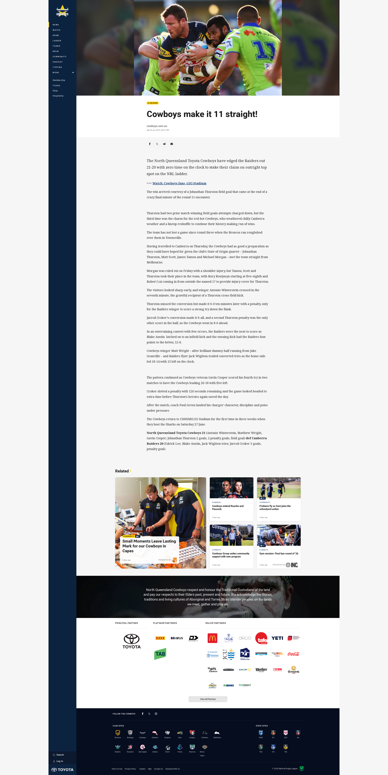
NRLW (56, 51)
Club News (153, 103)
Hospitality (58, 95)
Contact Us (158, 769)
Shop (55, 90)
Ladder (57, 40)
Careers (142, 769)
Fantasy (58, 62)
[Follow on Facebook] (142, 713)
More (56, 72)
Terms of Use (117, 769)
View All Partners (208, 699)
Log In (60, 761)
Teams (56, 46)
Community (60, 56)
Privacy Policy (130, 769)
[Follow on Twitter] (149, 713)
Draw (56, 35)
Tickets (56, 85)
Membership (59, 80)
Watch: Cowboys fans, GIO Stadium (179, 183)
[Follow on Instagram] (156, 713)
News (56, 25)
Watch (57, 30)
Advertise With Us (172, 769)
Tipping (57, 67)
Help (150, 769)
